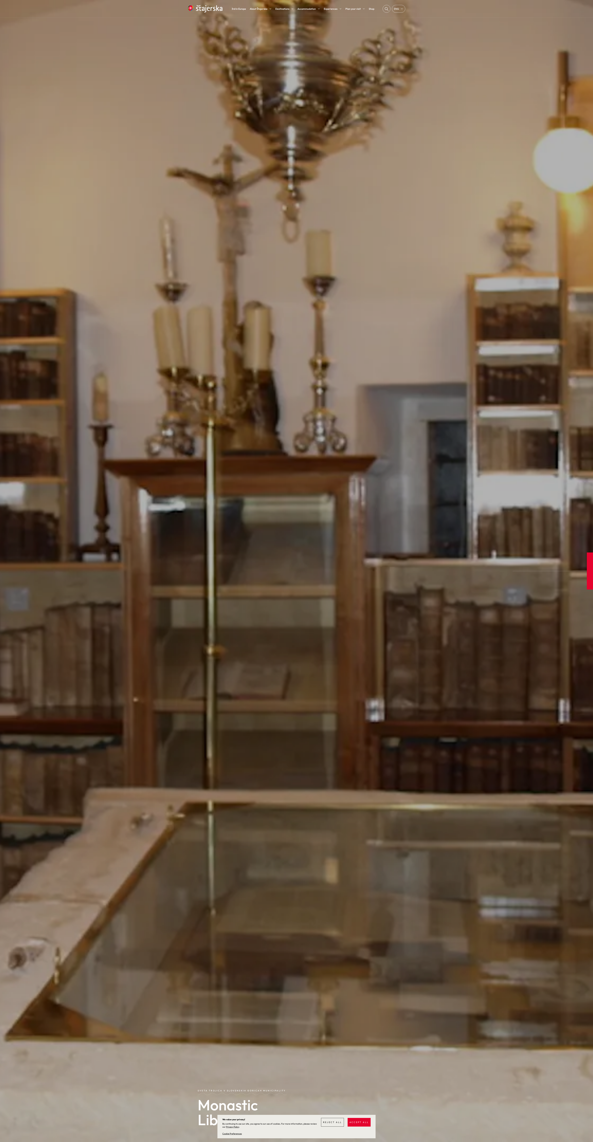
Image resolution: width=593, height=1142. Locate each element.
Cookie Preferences (232, 1133)
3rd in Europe (239, 8)
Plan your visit (353, 8)
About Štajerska (258, 8)
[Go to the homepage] (205, 9)
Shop (371, 8)
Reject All (332, 1122)
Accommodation (306, 8)
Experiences (330, 8)
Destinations (282, 8)
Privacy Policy (232, 1126)
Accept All (359, 1122)
